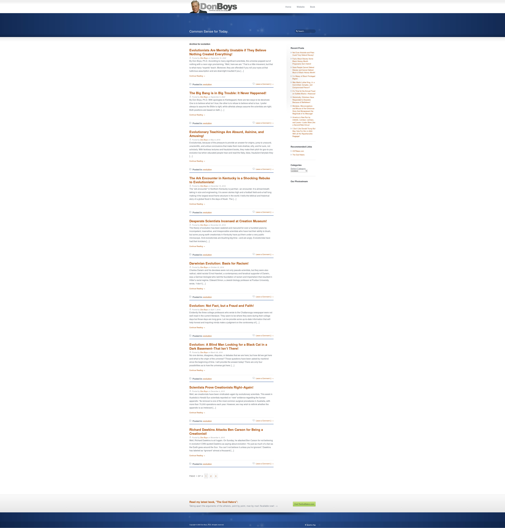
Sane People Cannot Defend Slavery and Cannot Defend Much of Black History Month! (303, 70)
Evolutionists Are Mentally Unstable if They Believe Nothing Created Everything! (227, 52)
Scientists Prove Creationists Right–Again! (221, 387)
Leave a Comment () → (265, 84)
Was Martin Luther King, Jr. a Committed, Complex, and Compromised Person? (303, 85)
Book (312, 6)
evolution (207, 84)
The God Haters (298, 154)
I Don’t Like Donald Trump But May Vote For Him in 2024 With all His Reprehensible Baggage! (303, 132)
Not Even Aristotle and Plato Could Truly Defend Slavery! (303, 53)
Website (301, 6)
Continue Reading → (197, 76)
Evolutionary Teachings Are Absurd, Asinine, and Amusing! (226, 134)
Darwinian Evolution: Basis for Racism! (219, 263)
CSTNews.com (298, 151)
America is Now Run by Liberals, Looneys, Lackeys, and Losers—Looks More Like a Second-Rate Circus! (303, 121)
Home (288, 6)
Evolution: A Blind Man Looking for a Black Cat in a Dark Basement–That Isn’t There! (228, 346)
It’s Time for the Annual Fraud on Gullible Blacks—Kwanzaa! (303, 92)
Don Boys (204, 58)
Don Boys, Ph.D (206, 525)
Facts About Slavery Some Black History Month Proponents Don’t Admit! (302, 61)
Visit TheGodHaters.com (304, 504)
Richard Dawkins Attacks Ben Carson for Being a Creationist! (226, 431)
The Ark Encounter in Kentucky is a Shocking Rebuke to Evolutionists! (229, 180)
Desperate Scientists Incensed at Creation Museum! (228, 221)
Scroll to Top (311, 525)
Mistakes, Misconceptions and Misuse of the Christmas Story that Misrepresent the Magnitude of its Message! (303, 110)
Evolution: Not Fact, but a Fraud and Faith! (221, 305)
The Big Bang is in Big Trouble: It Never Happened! (227, 93)
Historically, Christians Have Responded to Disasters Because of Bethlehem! (303, 99)
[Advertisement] (252, 22)
